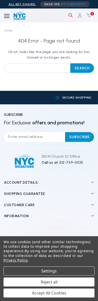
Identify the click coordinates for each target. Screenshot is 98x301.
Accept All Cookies (49, 293)
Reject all (49, 282)
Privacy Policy (16, 260)
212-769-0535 (71, 162)
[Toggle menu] (7, 16)
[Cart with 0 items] (87, 15)
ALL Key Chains (22, 4)
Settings (49, 271)
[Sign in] (79, 15)
